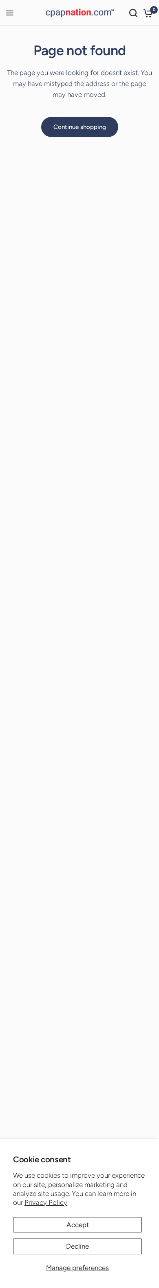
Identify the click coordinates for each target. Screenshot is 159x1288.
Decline (77, 1246)
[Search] (133, 13)
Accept (77, 1225)
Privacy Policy (45, 1202)
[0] (146, 13)
